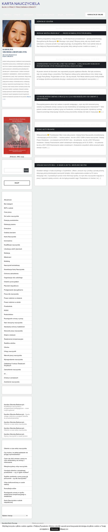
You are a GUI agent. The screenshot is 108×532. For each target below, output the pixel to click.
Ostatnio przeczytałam (11, 282)
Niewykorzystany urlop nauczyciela (15, 466)
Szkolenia (28, 15)
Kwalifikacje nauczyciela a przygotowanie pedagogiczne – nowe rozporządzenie (16, 408)
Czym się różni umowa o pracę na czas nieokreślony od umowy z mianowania (67, 98)
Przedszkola (8, 306)
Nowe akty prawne (46, 129)
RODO (6, 310)
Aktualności (8, 200)
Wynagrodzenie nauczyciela (13, 359)
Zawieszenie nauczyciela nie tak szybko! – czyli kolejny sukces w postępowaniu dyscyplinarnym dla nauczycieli (68, 65)
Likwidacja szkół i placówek (13, 249)
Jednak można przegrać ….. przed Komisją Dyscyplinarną (64, 33)
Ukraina (6, 347)
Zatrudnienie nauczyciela (12, 369)
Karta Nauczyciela (10, 236)
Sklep (60, 15)
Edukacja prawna (10, 224)
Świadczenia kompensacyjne (13, 339)
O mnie (17, 15)
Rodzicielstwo (8, 314)
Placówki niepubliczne (11, 286)
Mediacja (7, 253)
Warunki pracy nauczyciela (13, 355)
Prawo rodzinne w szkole (12, 302)
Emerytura (7, 228)
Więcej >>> (64, 529)
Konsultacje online (95, 14)
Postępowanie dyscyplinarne (13, 290)
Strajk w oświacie (9, 335)
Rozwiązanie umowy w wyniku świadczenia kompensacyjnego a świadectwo (15, 494)
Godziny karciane (10, 232)
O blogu (7, 15)
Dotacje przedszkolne (11, 220)
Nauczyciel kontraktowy (12, 265)
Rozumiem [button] (54, 529)
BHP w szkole (8, 208)
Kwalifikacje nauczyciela (12, 245)
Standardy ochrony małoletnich (14, 327)
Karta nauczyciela (21, 4)
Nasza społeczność (45, 15)
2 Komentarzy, (85, 29)
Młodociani (7, 257)
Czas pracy (7, 212)
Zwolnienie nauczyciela (11, 382)
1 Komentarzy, (85, 160)
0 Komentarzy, (85, 59)
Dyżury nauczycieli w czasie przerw (15, 436)
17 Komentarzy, (84, 92)
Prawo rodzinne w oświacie (13, 298)
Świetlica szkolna (9, 343)
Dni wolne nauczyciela (11, 216)
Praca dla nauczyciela (11, 294)
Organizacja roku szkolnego (13, 277)
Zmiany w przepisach (11, 378)
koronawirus (8, 241)
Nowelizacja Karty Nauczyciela (14, 269)
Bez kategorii (8, 204)
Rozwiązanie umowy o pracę (13, 318)
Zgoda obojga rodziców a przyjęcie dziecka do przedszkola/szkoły (17, 416)
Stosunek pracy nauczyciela (13, 331)
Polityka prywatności (37, 523)
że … (5, 374)
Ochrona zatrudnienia (11, 273)
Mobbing (7, 261)
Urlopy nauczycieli (10, 351)
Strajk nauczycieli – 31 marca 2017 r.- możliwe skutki (62, 165)
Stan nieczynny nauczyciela (13, 322)
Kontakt (70, 15)
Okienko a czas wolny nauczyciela (15, 424)
